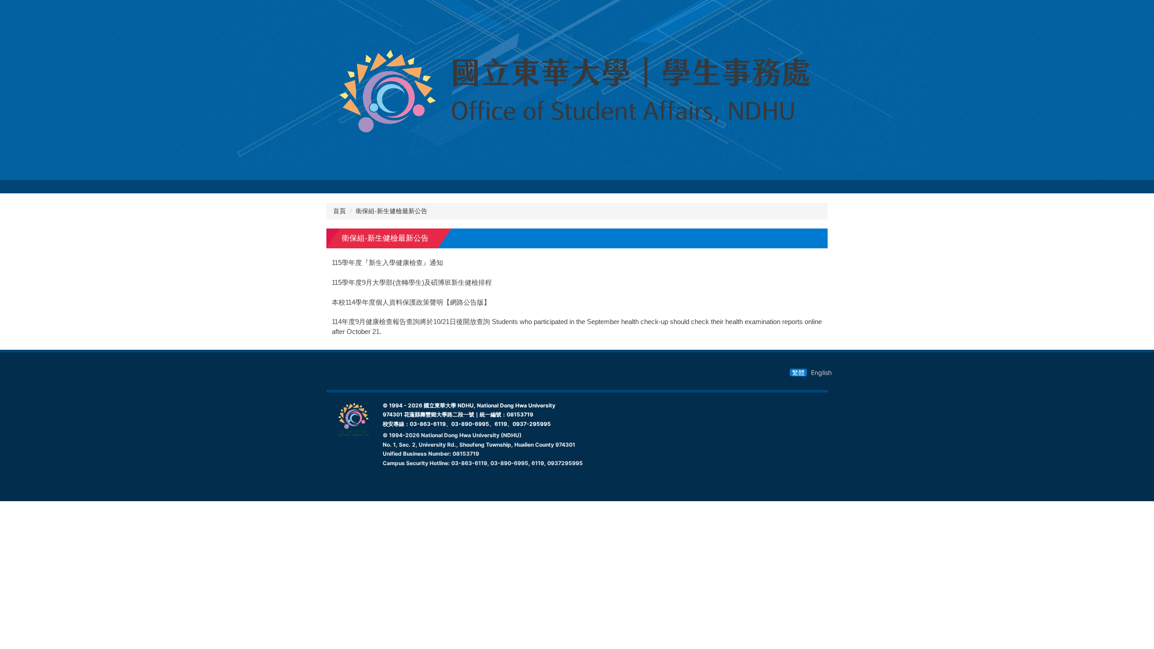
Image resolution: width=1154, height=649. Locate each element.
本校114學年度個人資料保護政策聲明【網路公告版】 (411, 302)
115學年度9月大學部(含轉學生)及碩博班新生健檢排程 (412, 282)
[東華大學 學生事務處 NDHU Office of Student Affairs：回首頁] (577, 90)
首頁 (339, 211)
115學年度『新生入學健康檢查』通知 (387, 262)
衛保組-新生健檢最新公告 (391, 211)
